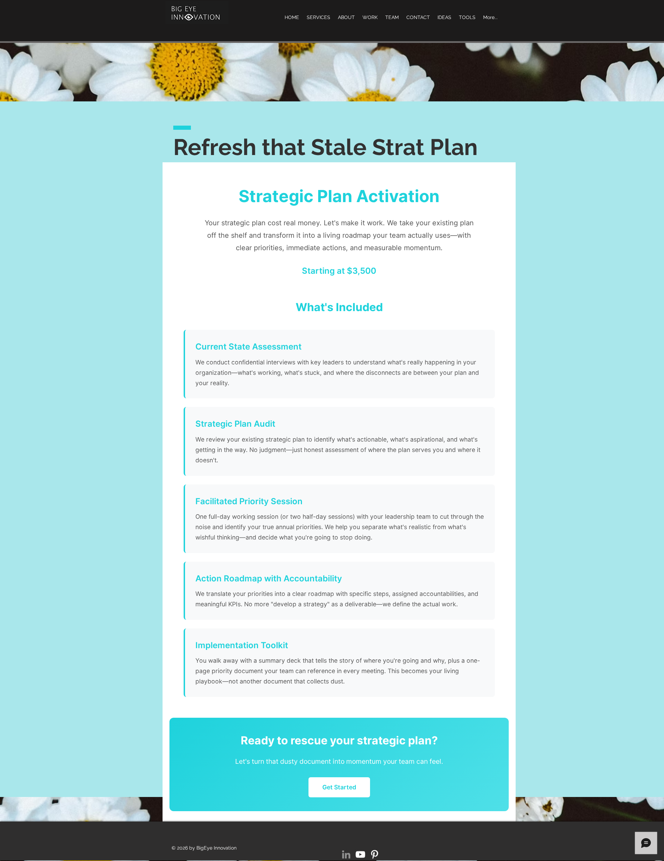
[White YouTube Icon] (360, 854)
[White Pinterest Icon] (374, 854)
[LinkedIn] (346, 854)
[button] (467, 17)
